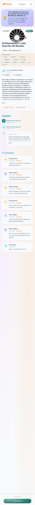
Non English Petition (8, 107)
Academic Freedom (21, 107)
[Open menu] (31, 4)
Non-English (6, 31)
